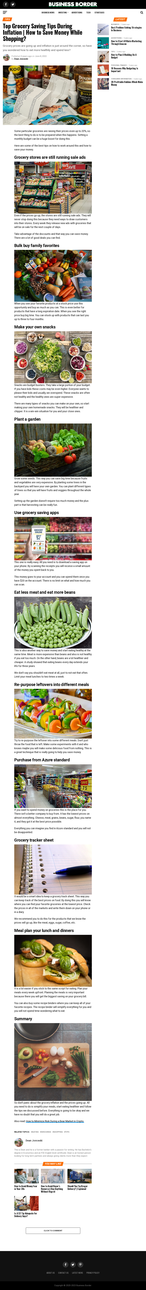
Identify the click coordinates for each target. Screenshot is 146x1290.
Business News (48, 12)
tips (67, 1132)
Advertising (77, 12)
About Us (50, 1272)
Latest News (77, 1272)
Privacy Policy (92, 1272)
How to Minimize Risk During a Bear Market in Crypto (55, 1121)
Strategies (99, 12)
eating (35, 1132)
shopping (58, 1132)
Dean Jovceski (21, 59)
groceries (46, 1132)
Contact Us (63, 1272)
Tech (88, 12)
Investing (62, 12)
